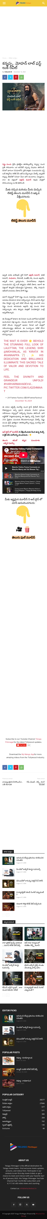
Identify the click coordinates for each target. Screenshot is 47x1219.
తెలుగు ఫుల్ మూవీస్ (23, 537)
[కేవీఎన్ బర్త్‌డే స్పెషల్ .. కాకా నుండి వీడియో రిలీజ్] (12, 978)
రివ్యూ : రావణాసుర (23, 1081)
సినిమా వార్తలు (13, 58)
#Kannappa (11, 355)
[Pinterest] (15, 77)
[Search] (43, 3)
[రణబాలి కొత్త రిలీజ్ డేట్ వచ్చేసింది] (8, 907)
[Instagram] (20, 1204)
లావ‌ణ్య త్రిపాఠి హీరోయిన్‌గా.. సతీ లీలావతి (12, 783)
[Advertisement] (23, 31)
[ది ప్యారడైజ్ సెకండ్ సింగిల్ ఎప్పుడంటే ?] (8, 895)
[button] (4, 3)
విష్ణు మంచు (6, 164)
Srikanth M (8, 72)
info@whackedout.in (28, 1188)
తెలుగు (5, 440)
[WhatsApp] (21, 77)
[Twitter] (10, 77)
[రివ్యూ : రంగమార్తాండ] (8, 1061)
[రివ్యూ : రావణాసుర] (8, 1084)
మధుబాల (12, 278)
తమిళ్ (15, 440)
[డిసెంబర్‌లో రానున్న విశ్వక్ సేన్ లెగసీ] (8, 884)
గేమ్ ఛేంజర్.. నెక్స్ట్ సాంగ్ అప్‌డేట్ (36, 783)
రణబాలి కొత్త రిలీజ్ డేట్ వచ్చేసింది (28, 904)
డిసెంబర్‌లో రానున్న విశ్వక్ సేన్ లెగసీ (29, 881)
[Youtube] (33, 1204)
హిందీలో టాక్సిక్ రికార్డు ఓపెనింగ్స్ (28, 869)
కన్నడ (24, 440)
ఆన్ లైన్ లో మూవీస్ (10, 432)
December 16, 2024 (23, 401)
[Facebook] (4, 77)
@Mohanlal (12, 351)
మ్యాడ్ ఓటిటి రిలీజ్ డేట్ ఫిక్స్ (27, 1069)
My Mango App (28, 754)
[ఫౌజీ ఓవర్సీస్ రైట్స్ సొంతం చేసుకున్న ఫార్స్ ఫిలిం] (34, 956)
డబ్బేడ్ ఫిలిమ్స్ (9, 443)
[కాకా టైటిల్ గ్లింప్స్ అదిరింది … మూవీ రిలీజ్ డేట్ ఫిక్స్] (12, 934)
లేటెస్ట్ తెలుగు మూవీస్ (23, 220)
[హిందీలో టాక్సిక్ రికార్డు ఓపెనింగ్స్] (8, 872)
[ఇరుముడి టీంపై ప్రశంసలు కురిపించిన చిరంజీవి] (8, 861)
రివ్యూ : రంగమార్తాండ (24, 1058)
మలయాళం (35, 440)
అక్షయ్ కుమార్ (25, 180)
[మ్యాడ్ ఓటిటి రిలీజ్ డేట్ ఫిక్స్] (8, 1072)
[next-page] (7, 914)
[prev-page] (3, 914)
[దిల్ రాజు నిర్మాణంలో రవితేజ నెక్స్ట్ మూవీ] (34, 934)
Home (4, 58)
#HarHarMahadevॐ (17, 384)
